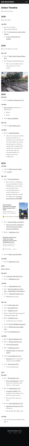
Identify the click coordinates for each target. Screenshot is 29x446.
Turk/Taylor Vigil (13, 318)
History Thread (5, 269)
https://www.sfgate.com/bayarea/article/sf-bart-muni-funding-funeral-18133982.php (15, 227)
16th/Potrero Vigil (14, 232)
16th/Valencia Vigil (13, 262)
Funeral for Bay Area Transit (16, 222)
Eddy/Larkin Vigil (13, 305)
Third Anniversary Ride (15, 169)
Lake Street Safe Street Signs (15, 276)
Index (10, 432)
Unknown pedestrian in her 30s (14, 406)
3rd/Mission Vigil (13, 310)
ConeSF (9, 172)
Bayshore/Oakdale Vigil (15, 339)
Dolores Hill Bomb (13, 118)
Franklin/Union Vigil (14, 388)
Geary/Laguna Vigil (13, 364)
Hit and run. (9, 359)
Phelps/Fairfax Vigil (13, 378)
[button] (26, 2)
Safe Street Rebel (7, 2)
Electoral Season (8, 107)
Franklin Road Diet (14, 133)
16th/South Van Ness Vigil (16, 294)
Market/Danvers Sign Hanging (16, 291)
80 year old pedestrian (12, 381)
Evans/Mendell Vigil (14, 332)
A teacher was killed (11, 391)
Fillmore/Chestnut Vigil (15, 342)
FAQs (20, 432)
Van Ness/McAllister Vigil (16, 403)
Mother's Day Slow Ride (15, 254)
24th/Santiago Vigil (14, 279)
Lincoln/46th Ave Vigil (14, 356)
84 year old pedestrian (12, 344)
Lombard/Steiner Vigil (15, 286)
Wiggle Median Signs (14, 126)
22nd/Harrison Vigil (13, 348)
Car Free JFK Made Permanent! (17, 324)
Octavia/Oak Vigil (13, 308)
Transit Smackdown (13, 179)
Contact (15, 432)
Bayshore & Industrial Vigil (16, 100)
